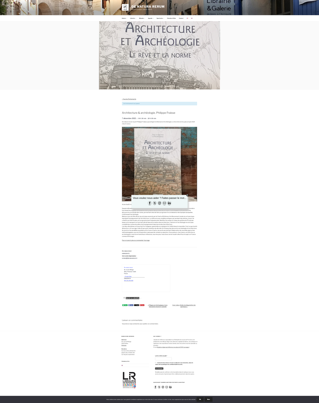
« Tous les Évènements (129, 99)
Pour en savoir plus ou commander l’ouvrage (136, 240)
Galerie (124, 18)
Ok (200, 399)
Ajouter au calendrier (132, 298)
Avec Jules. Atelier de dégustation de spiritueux (184, 305)
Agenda (150, 18)
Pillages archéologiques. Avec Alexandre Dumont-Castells (158, 305)
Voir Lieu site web (128, 280)
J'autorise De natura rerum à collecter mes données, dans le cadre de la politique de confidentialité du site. (174, 363)
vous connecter (134, 324)
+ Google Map (128, 276)
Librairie (132, 18)
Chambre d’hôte (171, 18)
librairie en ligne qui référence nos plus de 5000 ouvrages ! (173, 347)
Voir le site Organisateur (129, 256)
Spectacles (160, 18)
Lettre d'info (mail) (161, 356)
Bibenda (141, 18)
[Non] (317, 399)
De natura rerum (148, 6)
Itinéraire (123, 345)
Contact (181, 18)
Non (208, 399)
